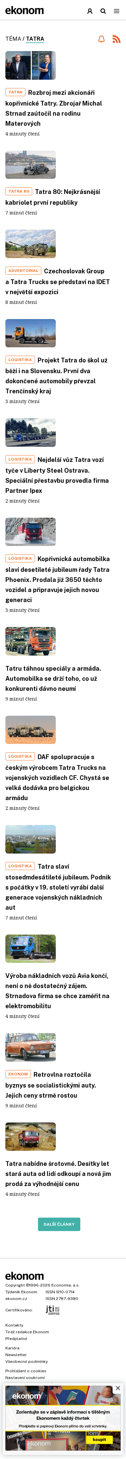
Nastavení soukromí (25, 1377)
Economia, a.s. (65, 1285)
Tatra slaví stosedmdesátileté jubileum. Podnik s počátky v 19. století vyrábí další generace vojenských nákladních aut (58, 887)
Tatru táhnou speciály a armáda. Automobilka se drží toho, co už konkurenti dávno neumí (53, 678)
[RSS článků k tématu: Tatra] (117, 40)
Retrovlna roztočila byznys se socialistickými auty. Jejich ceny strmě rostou (50, 1085)
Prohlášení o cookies (25, 1371)
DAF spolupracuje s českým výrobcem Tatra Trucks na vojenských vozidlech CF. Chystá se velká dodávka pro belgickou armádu (57, 777)
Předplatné (16, 1338)
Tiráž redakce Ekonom (27, 1332)
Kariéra (12, 1348)
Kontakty (14, 1325)
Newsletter (16, 1354)
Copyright (15, 1285)
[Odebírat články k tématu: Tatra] (101, 39)
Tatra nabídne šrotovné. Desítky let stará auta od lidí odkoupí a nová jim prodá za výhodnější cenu (58, 1173)
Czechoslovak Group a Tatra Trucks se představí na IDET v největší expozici (57, 281)
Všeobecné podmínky (26, 1361)
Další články (59, 1224)
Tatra (35, 39)
